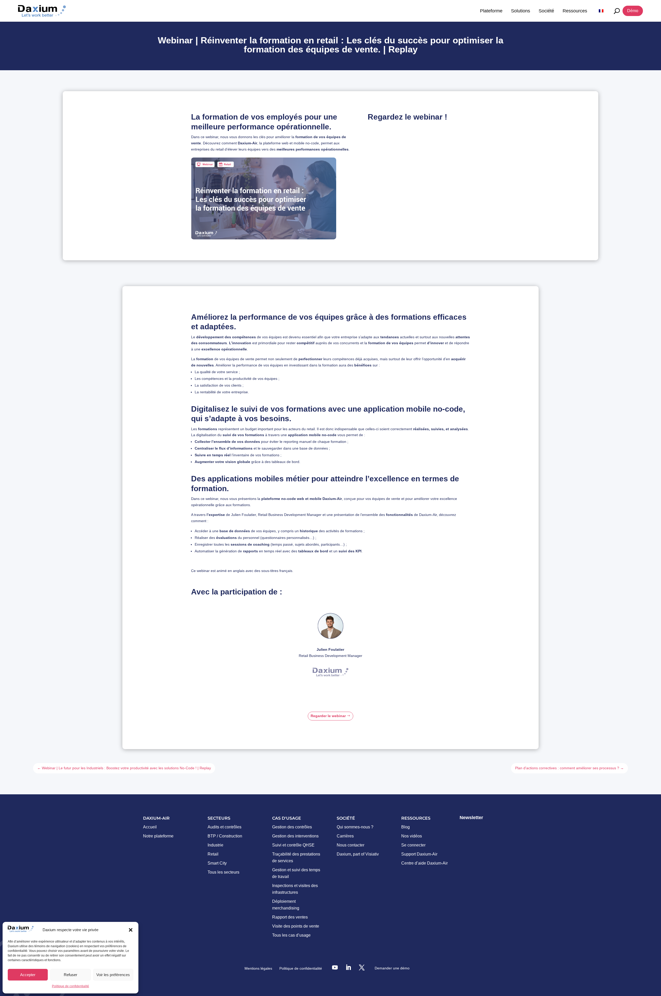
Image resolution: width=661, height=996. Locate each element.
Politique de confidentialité (70, 986)
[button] (130, 929)
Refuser (70, 975)
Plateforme (491, 10)
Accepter (27, 975)
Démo (632, 11)
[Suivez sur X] (361, 967)
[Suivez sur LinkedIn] (348, 967)
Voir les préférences (113, 975)
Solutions (520, 10)
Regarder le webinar (328, 716)
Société (546, 10)
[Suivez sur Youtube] (335, 967)
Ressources (575, 10)
